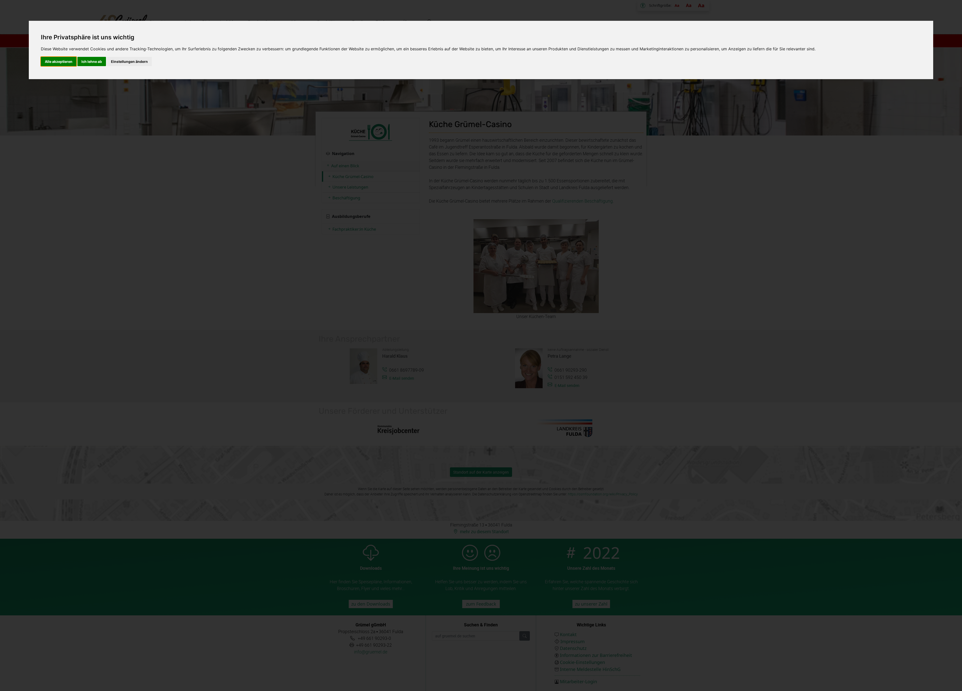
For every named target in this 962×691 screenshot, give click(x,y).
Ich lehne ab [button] (91, 61)
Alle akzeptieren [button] (58, 61)
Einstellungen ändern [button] (129, 61)
